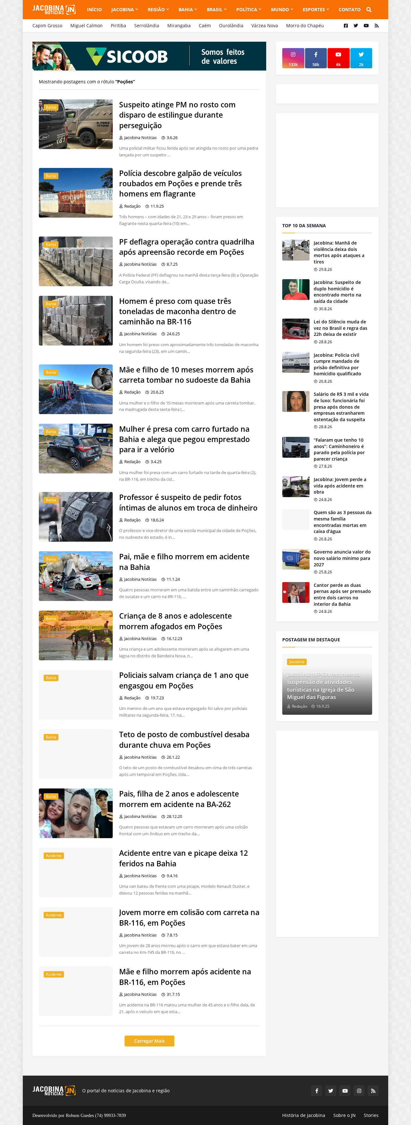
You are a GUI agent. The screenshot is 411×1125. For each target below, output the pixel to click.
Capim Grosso (47, 25)
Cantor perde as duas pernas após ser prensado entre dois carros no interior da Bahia (342, 594)
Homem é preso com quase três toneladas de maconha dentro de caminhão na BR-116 (177, 311)
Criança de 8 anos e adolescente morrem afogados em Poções (175, 621)
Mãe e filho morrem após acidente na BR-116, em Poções (185, 976)
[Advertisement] (330, 160)
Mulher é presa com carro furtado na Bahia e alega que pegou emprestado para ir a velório (184, 439)
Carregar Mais (149, 1041)
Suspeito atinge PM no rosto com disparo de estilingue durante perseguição (177, 114)
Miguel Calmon (86, 25)
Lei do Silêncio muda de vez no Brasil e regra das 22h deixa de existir (340, 328)
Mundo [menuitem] (280, 9)
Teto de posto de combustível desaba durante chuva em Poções (184, 739)
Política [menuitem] (246, 9)
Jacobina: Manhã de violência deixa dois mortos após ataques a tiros (339, 252)
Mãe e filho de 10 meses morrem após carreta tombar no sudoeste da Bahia (186, 374)
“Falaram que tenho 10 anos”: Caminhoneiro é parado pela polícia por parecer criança (339, 449)
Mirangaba (179, 25)
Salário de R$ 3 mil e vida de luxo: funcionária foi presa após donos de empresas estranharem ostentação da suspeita (341, 406)
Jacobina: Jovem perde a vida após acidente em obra (340, 485)
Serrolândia (146, 25)
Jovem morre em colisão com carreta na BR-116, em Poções (189, 917)
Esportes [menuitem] (314, 9)
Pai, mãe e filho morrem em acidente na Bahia (184, 561)
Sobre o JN (344, 1115)
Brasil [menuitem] (215, 9)
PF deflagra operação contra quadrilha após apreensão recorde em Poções (186, 247)
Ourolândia (231, 25)
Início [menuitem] (94, 9)
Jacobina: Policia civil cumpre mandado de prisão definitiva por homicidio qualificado (337, 364)
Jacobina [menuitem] (122, 9)
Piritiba (118, 25)
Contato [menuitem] (350, 9)
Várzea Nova (264, 25)
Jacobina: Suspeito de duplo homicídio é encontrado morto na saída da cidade (337, 291)
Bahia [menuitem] (186, 9)
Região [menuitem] (156, 9)
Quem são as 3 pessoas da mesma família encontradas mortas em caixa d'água (343, 521)
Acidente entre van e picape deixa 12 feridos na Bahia (183, 858)
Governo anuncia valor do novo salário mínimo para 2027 (342, 558)
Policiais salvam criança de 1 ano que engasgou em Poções (184, 680)
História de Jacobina (303, 1115)
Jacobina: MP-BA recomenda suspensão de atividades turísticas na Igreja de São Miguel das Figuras (324, 686)
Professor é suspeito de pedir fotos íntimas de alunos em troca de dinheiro (188, 502)
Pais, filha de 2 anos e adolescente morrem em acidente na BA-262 (179, 798)
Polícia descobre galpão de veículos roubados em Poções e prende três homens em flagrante (180, 183)
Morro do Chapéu (305, 25)
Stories (371, 1115)
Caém (205, 25)
